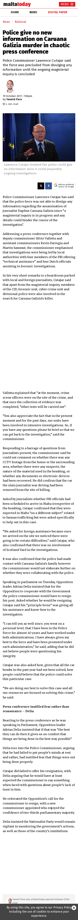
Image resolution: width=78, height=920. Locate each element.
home (15, 12)
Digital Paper (57, 12)
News (6, 22)
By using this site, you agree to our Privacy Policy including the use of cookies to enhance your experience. (39, 911)
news (33, 12)
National (20, 22)
